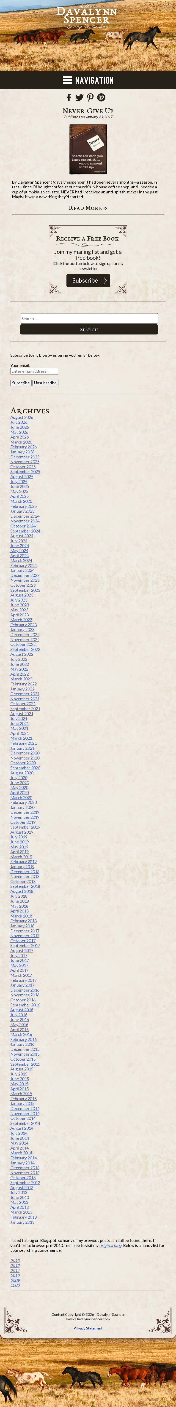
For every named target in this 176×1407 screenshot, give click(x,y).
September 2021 (25, 708)
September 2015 (25, 1064)
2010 (14, 1275)
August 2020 (21, 772)
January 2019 (22, 866)
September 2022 (25, 649)
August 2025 (21, 476)
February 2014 (23, 1157)
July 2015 (18, 1073)
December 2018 (24, 871)
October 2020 (23, 762)
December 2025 (24, 456)
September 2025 (25, 471)
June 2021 (19, 723)
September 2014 (25, 1123)
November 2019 (24, 817)
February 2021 (23, 743)
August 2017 (21, 950)
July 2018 (18, 896)
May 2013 (19, 1202)
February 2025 (23, 506)
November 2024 (24, 520)
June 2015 (19, 1078)
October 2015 (23, 1059)
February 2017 (23, 980)
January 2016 (22, 1044)
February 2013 (23, 1217)
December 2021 (24, 693)
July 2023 (18, 599)
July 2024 (18, 540)
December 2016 (24, 989)
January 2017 (22, 984)
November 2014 (24, 1113)
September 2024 (25, 530)
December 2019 (24, 812)
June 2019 (19, 841)
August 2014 (21, 1128)
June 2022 (19, 664)
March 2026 (21, 441)
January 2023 (22, 629)
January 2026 (22, 451)
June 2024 (19, 545)
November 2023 (24, 580)
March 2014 (21, 1152)
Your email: (20, 365)
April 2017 (19, 970)
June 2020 (19, 782)
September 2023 (25, 590)
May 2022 (19, 668)
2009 (14, 1280)
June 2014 (19, 1138)
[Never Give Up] (88, 149)
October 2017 (23, 940)
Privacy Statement (88, 1328)
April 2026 (19, 436)
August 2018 (21, 891)
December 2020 (24, 752)
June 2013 (19, 1197)
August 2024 (21, 535)
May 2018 (19, 906)
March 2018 (21, 915)
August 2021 (21, 713)
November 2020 (24, 757)
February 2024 (23, 565)
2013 (14, 1260)
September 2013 (25, 1182)
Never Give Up (88, 110)
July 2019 (18, 836)
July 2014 (18, 1133)
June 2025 (19, 486)
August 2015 (21, 1068)
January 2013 (22, 1222)
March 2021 (21, 738)
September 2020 (25, 767)
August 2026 (21, 417)
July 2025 (18, 481)
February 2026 (23, 446)
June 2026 (19, 427)
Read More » (88, 207)
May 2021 (19, 728)
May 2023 (19, 609)
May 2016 (19, 1024)
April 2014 (19, 1147)
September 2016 (25, 1004)
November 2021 (24, 698)
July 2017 (18, 955)
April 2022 (19, 674)
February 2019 (23, 861)
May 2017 (19, 965)
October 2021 (23, 703)
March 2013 (21, 1211)
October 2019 (23, 822)
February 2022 (23, 683)
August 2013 (21, 1187)
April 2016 (19, 1029)
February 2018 (23, 920)
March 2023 (21, 619)
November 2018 (24, 876)
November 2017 (24, 935)
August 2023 (21, 594)
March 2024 (21, 560)
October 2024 (23, 525)
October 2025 (23, 466)
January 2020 (22, 807)
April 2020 (19, 792)
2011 (14, 1270)
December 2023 (24, 575)
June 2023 (19, 604)
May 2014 (19, 1142)
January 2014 (22, 1162)
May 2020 (19, 787)
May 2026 (19, 432)
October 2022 (23, 644)
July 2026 (18, 422)
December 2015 (24, 1049)
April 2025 (19, 496)
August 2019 (21, 832)
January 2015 (22, 1103)
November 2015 (24, 1054)
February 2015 (23, 1098)
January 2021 (22, 748)
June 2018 (19, 901)
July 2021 (18, 718)
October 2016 (23, 999)
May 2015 (19, 1083)
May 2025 (19, 491)
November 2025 (24, 461)
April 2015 (19, 1088)
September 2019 (25, 826)
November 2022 (24, 639)
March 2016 (21, 1034)
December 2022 (24, 634)
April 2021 (19, 733)
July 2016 (18, 1014)
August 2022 (21, 654)
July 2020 (18, 777)
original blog (110, 1245)
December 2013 (24, 1167)
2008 (14, 1285)
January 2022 (22, 688)
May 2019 (19, 846)
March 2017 (21, 975)
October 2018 (23, 881)
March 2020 (21, 797)
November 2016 (24, 994)
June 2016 (19, 1019)
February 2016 (23, 1039)
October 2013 (23, 1177)
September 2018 (25, 886)
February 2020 (23, 802)
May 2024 (19, 550)
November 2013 (24, 1172)
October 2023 (23, 585)
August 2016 (21, 1009)
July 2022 (18, 659)
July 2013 (18, 1192)
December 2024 (24, 516)
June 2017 (19, 960)
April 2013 (19, 1207)
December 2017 (24, 930)
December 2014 (24, 1108)
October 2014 (23, 1118)
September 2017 (25, 945)
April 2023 (19, 614)
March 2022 (21, 678)
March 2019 (21, 856)
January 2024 (22, 570)
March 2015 (21, 1093)
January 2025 (22, 511)
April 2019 (19, 851)
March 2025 (21, 501)
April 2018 (19, 910)
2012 (14, 1265)
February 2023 (23, 624)
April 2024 (19, 555)
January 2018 (22, 925)
